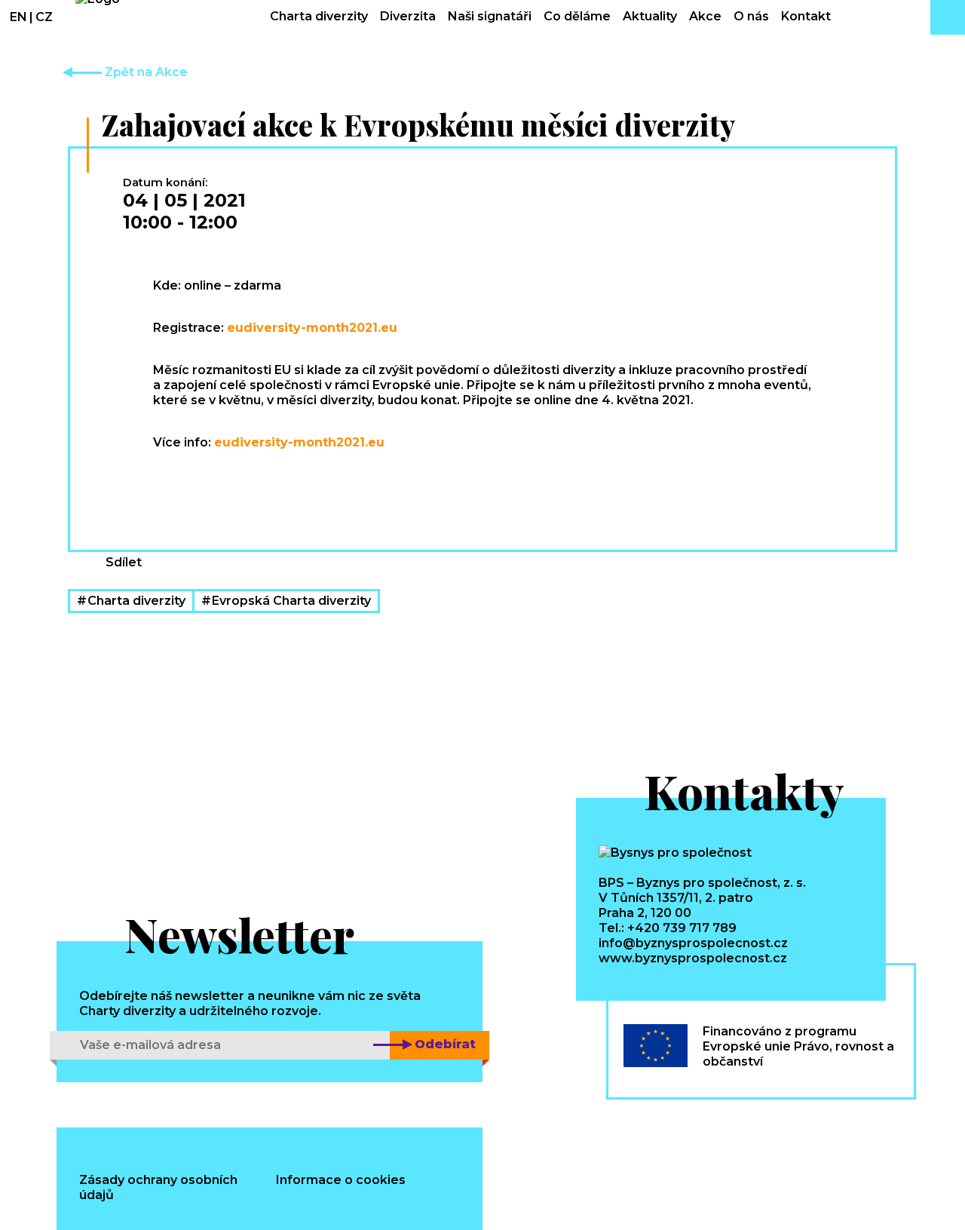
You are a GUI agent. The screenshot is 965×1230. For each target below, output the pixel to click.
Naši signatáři (490, 16)
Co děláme (577, 16)
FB (175, 552)
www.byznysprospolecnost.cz (693, 958)
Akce (705, 16)
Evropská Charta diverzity (291, 601)
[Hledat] (947, 17)
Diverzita (408, 16)
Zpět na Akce (145, 72)
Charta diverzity (319, 16)
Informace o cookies (341, 1180)
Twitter (279, 552)
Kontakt (806, 16)
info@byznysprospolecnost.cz (693, 943)
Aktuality (650, 16)
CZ (44, 17)
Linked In (227, 552)
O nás (751, 16)
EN (18, 17)
